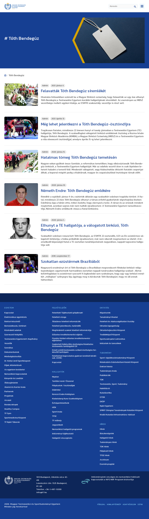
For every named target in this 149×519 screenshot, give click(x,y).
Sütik (140, 504)
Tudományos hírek (108, 442)
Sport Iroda (57, 412)
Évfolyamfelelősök (60, 403)
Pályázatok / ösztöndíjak (63, 386)
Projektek (8, 396)
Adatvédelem (129, 504)
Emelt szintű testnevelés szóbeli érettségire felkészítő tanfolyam (74, 351)
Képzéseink (105, 313)
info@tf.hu (41, 492)
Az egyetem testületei (14, 370)
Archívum (104, 460)
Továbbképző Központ (110, 335)
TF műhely (57, 421)
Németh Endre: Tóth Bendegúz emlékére (75, 191)
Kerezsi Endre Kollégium (63, 394)
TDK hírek (104, 447)
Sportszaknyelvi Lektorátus (112, 339)
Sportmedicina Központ (15, 418)
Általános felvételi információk (66, 322)
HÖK (54, 407)
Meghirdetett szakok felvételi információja (71, 330)
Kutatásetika (106, 393)
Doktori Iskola (106, 367)
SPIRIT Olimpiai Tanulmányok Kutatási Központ (121, 410)
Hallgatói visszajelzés (62, 438)
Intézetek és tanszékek (110, 343)
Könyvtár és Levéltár (13, 378)
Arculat (7, 400)
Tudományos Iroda (108, 371)
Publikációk (105, 375)
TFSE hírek (105, 455)
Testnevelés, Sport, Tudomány (113, 384)
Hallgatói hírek (106, 438)
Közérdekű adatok (12, 330)
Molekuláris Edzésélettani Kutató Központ (119, 362)
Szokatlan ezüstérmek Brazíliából (70, 262)
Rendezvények (11, 405)
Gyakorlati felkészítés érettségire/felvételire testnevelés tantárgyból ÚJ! (72, 345)
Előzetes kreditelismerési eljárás (67, 335)
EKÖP (102, 402)
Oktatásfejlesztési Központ (112, 330)
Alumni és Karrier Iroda (14, 387)
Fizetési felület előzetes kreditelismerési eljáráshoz (71, 339)
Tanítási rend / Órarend (62, 381)
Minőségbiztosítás (12, 357)
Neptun (55, 377)
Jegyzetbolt (57, 425)
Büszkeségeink (107, 434)
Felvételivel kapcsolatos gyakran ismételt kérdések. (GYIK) (74, 357)
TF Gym (7, 413)
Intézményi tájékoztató (62, 434)
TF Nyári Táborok (12, 422)
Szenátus (8, 348)
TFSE (54, 416)
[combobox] (123, 6)
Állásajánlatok (11, 383)
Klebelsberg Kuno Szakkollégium (67, 399)
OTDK (102, 397)
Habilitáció (105, 388)
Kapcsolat (9, 313)
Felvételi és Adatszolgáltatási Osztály (117, 322)
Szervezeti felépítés (13, 335)
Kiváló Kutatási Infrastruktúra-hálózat (117, 415)
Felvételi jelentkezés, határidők (66, 326)
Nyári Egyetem (106, 406)
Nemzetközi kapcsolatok (15, 374)
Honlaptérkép (114, 504)
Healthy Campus (11, 409)
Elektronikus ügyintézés (15, 317)
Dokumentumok (11, 352)
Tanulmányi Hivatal (109, 317)
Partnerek (9, 392)
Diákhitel (56, 390)
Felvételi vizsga (59, 317)
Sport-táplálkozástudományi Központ (117, 358)
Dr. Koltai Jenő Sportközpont (17, 361)
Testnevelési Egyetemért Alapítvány (21, 339)
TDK (102, 380)
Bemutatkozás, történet (15, 326)
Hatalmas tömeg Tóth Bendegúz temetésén (79, 157)
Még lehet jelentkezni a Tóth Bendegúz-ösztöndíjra (86, 124)
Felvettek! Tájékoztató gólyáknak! (67, 313)
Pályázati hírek (106, 451)
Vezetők (8, 343)
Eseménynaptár (107, 464)
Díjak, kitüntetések (13, 365)
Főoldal (101, 504)
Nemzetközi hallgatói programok (67, 429)
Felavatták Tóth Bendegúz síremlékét (73, 91)
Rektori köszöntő (12, 322)
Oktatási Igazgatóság (109, 326)
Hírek (102, 429)
